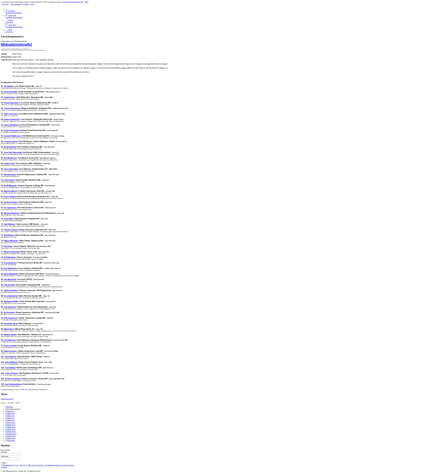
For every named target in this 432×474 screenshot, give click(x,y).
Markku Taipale (10, 334)
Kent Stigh (8, 219)
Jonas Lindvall (10, 346)
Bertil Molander (10, 185)
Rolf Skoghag (10, 257)
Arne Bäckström (11, 296)
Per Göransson (10, 208)
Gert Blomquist (10, 268)
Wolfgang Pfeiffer (11, 301)
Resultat (10, 407)
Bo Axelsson (9, 312)
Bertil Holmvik (10, 147)
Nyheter (4, 467)
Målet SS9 (11, 420)
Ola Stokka (8, 86)
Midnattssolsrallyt (16, 44)
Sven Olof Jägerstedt (13, 152)
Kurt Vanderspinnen (13, 384)
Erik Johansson (10, 318)
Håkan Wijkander (11, 241)
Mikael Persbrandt (11, 252)
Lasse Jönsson (11, 373)
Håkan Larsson (10, 351)
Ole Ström (8, 246)
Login (31, 4)
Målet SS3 (11, 414)
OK (86, 2)
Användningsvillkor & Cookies (55, 465)
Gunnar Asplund (11, 202)
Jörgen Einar (9, 97)
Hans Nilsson (10, 357)
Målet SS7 (11, 418)
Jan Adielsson (10, 340)
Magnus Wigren (10, 191)
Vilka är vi (23, 465)
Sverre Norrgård (11, 169)
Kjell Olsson (9, 235)
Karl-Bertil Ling (10, 158)
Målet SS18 (11, 432)
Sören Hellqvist (10, 197)
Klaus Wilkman (11, 362)
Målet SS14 (11, 427)
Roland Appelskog (12, 119)
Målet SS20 (11, 436)
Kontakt (25, 4)
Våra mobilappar (16, 4)
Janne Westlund (11, 290)
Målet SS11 (11, 423)
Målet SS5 (11, 416)
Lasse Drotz (9, 180)
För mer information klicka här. (72, 2)
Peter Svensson (10, 114)
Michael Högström (11, 213)
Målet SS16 (11, 429)
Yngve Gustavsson (12, 108)
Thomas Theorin (11, 230)
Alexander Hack (10, 323)
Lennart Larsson (11, 141)
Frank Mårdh (10, 368)
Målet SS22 (11, 438)
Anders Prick (9, 163)
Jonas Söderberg (11, 125)
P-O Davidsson (10, 263)
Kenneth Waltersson (12, 136)
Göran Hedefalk (10, 92)
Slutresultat (11, 441)
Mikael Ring (9, 329)
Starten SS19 (11, 434)
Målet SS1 (11, 411)
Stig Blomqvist (10, 279)
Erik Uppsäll (9, 285)
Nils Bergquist (10, 174)
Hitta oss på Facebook (35, 465)
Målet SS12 (11, 425)
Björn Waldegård (11, 274)
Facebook (5, 4)
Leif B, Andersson (11, 130)
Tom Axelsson (10, 307)
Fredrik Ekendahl (11, 103)
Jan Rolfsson (9, 224)
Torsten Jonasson (12, 379)
